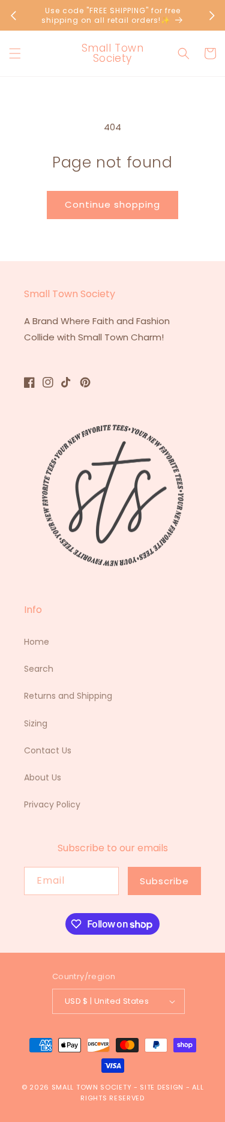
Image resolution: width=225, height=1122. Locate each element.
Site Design (162, 1087)
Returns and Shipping (68, 696)
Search (38, 669)
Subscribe (164, 881)
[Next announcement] (212, 15)
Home (36, 642)
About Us (42, 777)
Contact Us (47, 750)
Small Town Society (92, 1087)
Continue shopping (112, 204)
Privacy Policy (52, 804)
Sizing (35, 723)
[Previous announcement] (13, 15)
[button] (15, 53)
